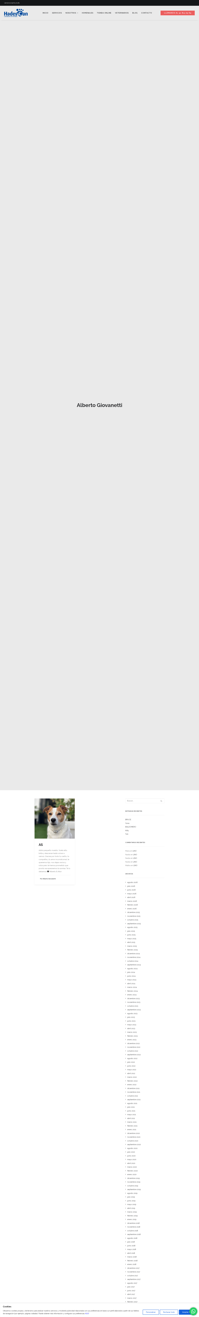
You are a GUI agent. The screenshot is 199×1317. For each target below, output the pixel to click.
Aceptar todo (187, 1312)
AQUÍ (87, 1313)
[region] (99, 1310)
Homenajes (87, 13)
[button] (55, 818)
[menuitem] (45, 13)
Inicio (45, 13)
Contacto (146, 13)
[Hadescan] (16, 13)
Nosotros (71, 13)
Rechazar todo (169, 1312)
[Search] (144, 800)
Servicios (57, 13)
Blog (135, 13)
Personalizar (151, 1312)
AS (41, 845)
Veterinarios (122, 13)
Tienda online (104, 13)
